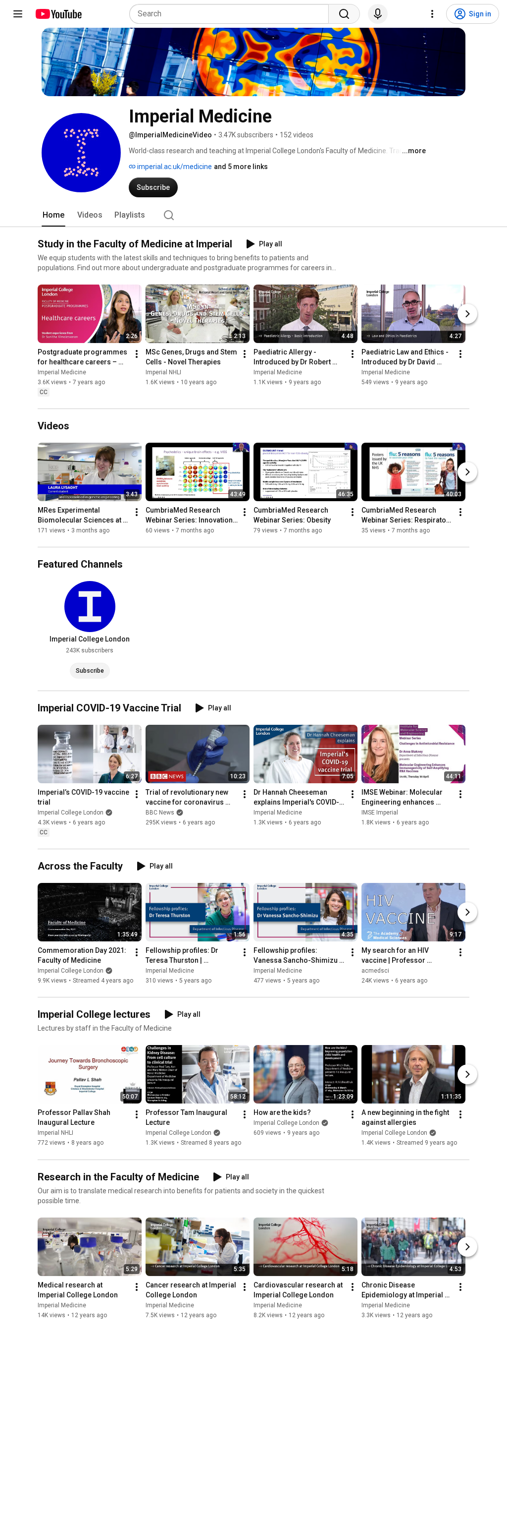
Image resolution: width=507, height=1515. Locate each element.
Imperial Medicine (62, 372)
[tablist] (253, 215)
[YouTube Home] (58, 14)
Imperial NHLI (163, 372)
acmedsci (375, 970)
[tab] (53, 215)
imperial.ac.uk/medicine (174, 167)
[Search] (344, 14)
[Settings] (432, 14)
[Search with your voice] (378, 14)
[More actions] (137, 354)
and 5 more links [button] (241, 167)
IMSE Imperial (379, 812)
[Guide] (18, 14)
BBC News (160, 812)
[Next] (467, 314)
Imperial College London (70, 812)
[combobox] (232, 14)
